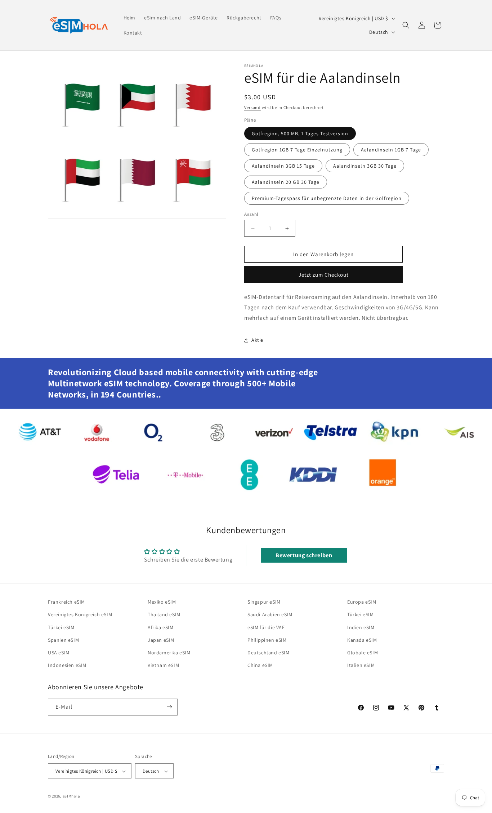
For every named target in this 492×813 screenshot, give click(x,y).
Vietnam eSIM (163, 665)
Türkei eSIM (61, 627)
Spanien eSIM (63, 640)
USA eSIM (59, 652)
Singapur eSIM (264, 602)
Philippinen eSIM (267, 640)
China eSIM (260, 665)
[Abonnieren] (169, 706)
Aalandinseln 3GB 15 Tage (283, 166)
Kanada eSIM (362, 640)
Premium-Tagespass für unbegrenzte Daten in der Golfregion (327, 198)
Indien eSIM (361, 627)
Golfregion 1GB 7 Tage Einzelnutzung (297, 149)
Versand (252, 107)
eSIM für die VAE (266, 627)
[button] (406, 25)
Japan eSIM (161, 640)
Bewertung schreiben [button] (304, 555)
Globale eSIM (362, 652)
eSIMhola (71, 796)
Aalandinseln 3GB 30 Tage (365, 166)
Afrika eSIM (161, 627)
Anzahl (251, 214)
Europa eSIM (361, 602)
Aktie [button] (257, 340)
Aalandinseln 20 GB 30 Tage (285, 182)
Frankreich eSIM (66, 602)
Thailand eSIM (164, 615)
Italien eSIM (361, 665)
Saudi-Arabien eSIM (269, 615)
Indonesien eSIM (67, 665)
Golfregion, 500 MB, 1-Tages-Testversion (300, 133)
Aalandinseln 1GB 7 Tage (391, 149)
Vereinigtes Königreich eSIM (80, 615)
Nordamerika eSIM (169, 652)
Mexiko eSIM (162, 602)
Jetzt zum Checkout (324, 274)
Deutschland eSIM (268, 652)
